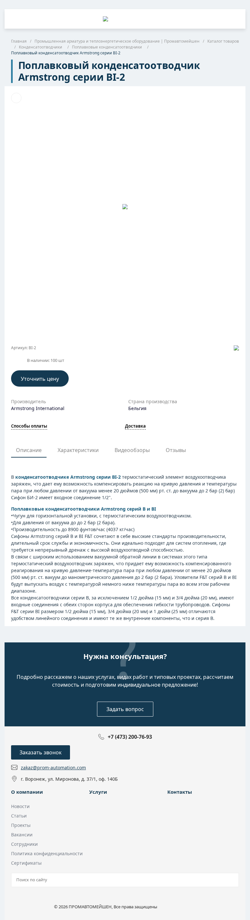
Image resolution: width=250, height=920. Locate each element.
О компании (27, 792)
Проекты (21, 825)
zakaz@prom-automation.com (53, 767)
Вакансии (22, 834)
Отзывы (176, 450)
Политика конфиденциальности (47, 853)
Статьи (19, 816)
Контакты (179, 792)
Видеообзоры (132, 450)
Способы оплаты (29, 426)
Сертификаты (26, 863)
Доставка (135, 426)
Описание (29, 450)
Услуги (98, 792)
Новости (20, 806)
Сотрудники (24, 844)
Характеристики (78, 450)
